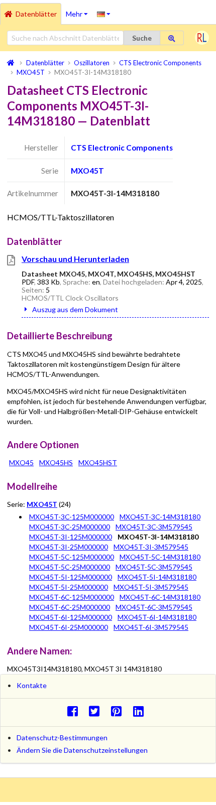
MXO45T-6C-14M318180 (160, 597)
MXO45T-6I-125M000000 (70, 617)
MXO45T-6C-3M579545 (154, 607)
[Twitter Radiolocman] (97, 711)
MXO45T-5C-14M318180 (160, 557)
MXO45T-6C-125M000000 (71, 597)
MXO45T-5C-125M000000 (71, 557)
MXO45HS (56, 462)
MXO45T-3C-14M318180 (160, 516)
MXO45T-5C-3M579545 (154, 567)
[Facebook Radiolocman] (75, 711)
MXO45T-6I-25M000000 (68, 627)
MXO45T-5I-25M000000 (68, 587)
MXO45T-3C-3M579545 (154, 526)
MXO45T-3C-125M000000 (71, 516)
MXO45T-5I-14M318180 (157, 577)
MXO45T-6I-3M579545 (151, 627)
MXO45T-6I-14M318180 (157, 617)
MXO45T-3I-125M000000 (70, 536)
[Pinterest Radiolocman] (119, 711)
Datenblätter (36, 14)
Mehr (79, 10)
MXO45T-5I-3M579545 (151, 587)
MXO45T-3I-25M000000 (68, 547)
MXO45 (21, 462)
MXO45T (87, 170)
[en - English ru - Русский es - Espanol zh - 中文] (103, 13)
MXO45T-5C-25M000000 (69, 567)
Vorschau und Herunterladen (75, 258)
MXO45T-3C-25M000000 (69, 526)
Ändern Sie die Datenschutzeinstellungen (82, 750)
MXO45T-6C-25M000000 (69, 607)
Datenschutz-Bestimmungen (62, 737)
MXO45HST (97, 462)
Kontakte (32, 685)
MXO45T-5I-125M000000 (70, 577)
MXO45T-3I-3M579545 (151, 547)
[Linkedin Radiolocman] (141, 711)
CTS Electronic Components (122, 147)
